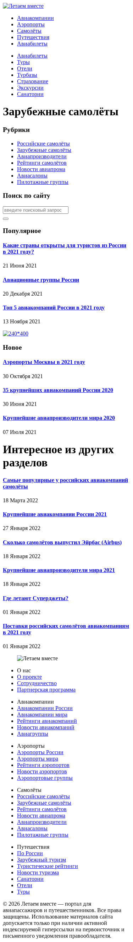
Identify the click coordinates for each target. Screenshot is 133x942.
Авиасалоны (32, 176)
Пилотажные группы (42, 182)
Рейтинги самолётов (42, 163)
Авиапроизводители (42, 156)
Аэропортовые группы (45, 778)
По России (30, 853)
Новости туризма (38, 872)
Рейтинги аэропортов (43, 765)
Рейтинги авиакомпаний (47, 721)
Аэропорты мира (37, 759)
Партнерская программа (46, 690)
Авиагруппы (32, 734)
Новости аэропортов (42, 771)
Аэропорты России (40, 752)
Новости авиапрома (41, 169)
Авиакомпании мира (42, 714)
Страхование (32, 81)
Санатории (30, 94)
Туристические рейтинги (47, 866)
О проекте (29, 677)
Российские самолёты (43, 144)
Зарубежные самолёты (44, 150)
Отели (24, 68)
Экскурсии (30, 88)
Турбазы (27, 75)
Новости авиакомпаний (45, 727)
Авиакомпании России (45, 708)
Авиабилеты (32, 56)
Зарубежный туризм (41, 860)
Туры (23, 62)
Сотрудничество (37, 683)
